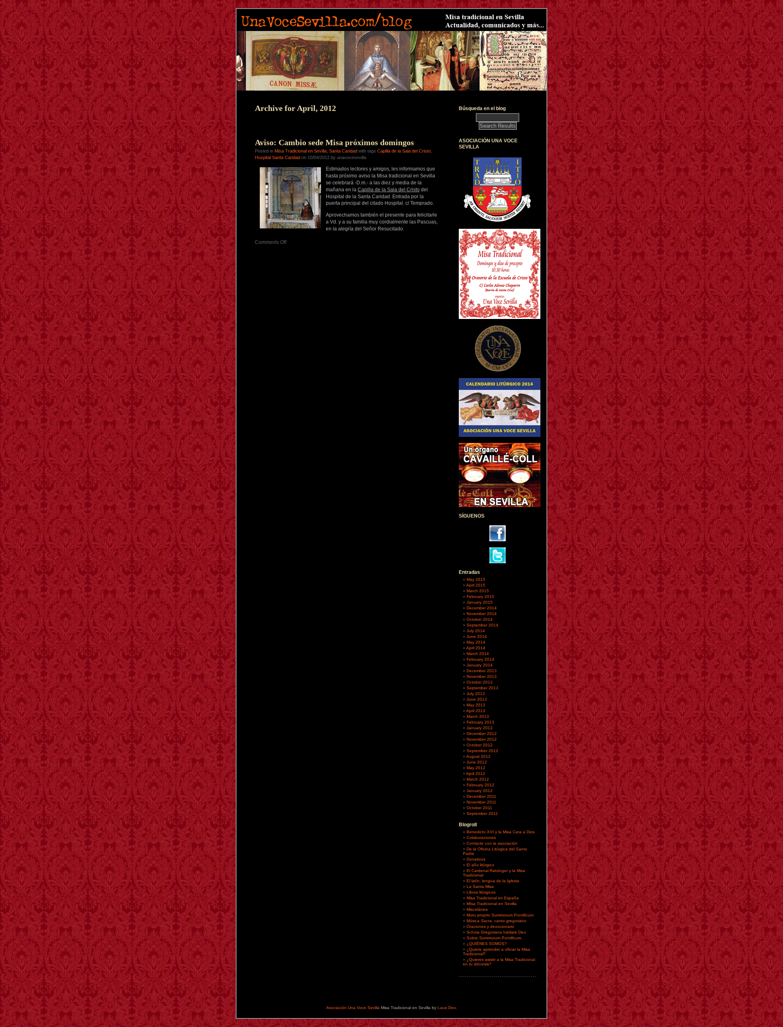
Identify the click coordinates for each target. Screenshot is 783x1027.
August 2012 (478, 756)
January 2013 (480, 728)
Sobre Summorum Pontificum (494, 938)
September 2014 (482, 625)
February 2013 (480, 722)
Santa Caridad (343, 150)
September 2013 (482, 688)
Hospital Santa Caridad (277, 157)
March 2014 (478, 653)
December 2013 (482, 670)
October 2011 (479, 808)
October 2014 (480, 619)
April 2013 (475, 710)
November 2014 (482, 613)
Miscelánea (477, 909)
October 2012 (480, 745)
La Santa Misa (480, 886)
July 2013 (476, 693)
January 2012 (480, 790)
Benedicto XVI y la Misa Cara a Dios (501, 832)
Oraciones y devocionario (490, 926)
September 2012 (482, 750)
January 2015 (480, 602)
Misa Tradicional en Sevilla (300, 150)
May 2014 (476, 642)
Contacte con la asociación (492, 843)
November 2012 (482, 739)
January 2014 (480, 665)
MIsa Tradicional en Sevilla (492, 903)
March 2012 (478, 779)
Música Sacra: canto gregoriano (496, 921)
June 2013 (477, 699)
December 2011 (481, 796)
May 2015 (476, 579)
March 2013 (478, 716)
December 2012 (482, 733)
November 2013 (482, 676)
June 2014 (477, 636)
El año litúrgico (480, 865)
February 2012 (480, 785)
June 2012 (477, 762)
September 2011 (482, 813)
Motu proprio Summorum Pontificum (500, 915)
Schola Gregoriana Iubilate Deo (496, 932)
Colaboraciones (481, 837)
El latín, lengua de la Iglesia (493, 881)
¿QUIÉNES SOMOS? (487, 943)
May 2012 (476, 768)
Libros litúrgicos (481, 892)
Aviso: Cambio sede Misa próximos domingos (334, 142)
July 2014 (476, 631)
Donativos (476, 859)
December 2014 (482, 608)
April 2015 (475, 585)
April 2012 (475, 773)
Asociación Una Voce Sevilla (353, 1007)
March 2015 (478, 591)
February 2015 (480, 596)
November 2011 (481, 802)
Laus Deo (447, 1007)
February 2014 (480, 659)
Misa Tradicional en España (493, 898)
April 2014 (475, 648)
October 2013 (480, 682)
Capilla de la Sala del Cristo (404, 150)
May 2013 (476, 705)
